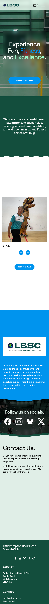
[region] (24, 226)
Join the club (24, 267)
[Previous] (21, 252)
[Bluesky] (24, 558)
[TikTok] (33, 558)
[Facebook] (15, 558)
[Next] (28, 252)
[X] (29, 558)
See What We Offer (25, 80)
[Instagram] (20, 558)
